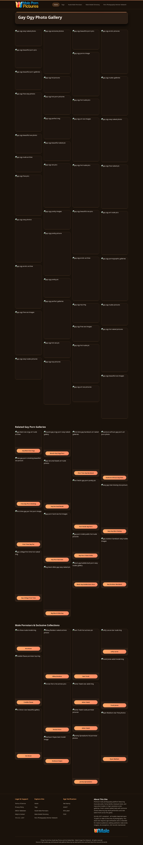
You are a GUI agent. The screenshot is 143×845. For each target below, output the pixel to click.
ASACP (65, 807)
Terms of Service (20, 803)
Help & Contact (20, 814)
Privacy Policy (19, 807)
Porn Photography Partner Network (114, 5)
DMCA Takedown (20, 811)
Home (56, 5)
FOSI (64, 814)
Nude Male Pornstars (75, 5)
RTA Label (66, 811)
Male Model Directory (93, 5)
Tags (62, 5)
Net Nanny (66, 803)
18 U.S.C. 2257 (19, 818)
